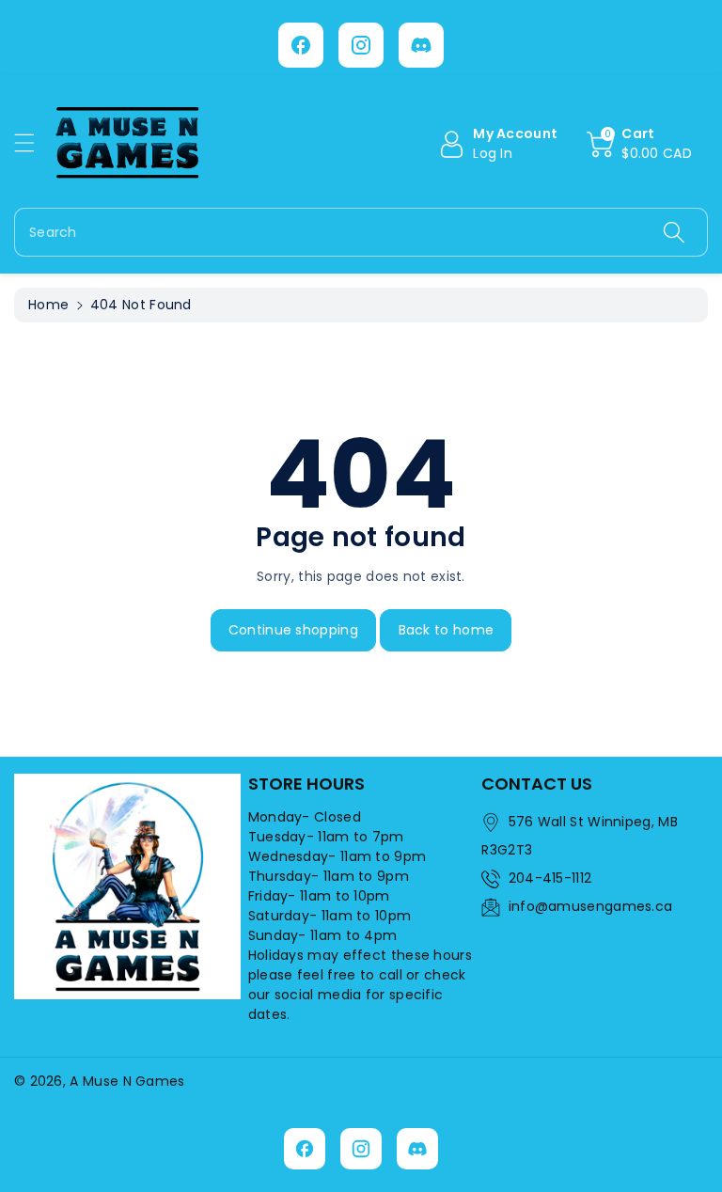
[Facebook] (300, 45)
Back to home (446, 629)
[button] (33, 142)
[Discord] (421, 45)
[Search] (674, 232)
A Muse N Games (127, 1081)
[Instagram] (361, 45)
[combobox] (361, 232)
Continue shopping (293, 629)
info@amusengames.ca (591, 906)
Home (48, 304)
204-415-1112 (550, 878)
